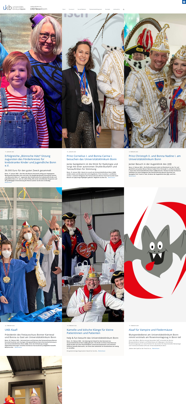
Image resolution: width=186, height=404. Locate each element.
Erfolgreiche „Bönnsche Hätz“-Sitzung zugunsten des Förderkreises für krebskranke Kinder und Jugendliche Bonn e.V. (30, 160)
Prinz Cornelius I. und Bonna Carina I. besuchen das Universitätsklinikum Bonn (92, 157)
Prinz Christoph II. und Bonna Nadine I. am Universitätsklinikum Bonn (155, 157)
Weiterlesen (8, 182)
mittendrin (116, 9)
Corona (71, 9)
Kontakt (107, 9)
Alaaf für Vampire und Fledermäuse (150, 329)
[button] (184, 2)
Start (64, 9)
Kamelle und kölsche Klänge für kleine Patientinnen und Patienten (90, 331)
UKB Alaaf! (11, 329)
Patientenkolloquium (95, 9)
